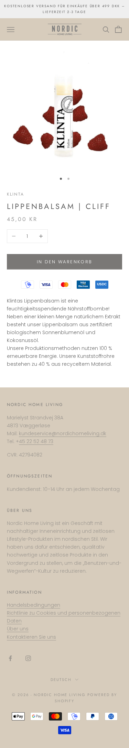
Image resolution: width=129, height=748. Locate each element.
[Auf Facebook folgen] (10, 658)
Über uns (18, 628)
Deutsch (61, 679)
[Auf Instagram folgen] (28, 658)
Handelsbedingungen (33, 605)
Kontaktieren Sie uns (31, 637)
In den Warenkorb (64, 261)
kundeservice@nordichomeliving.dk (62, 433)
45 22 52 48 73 (36, 441)
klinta (15, 194)
